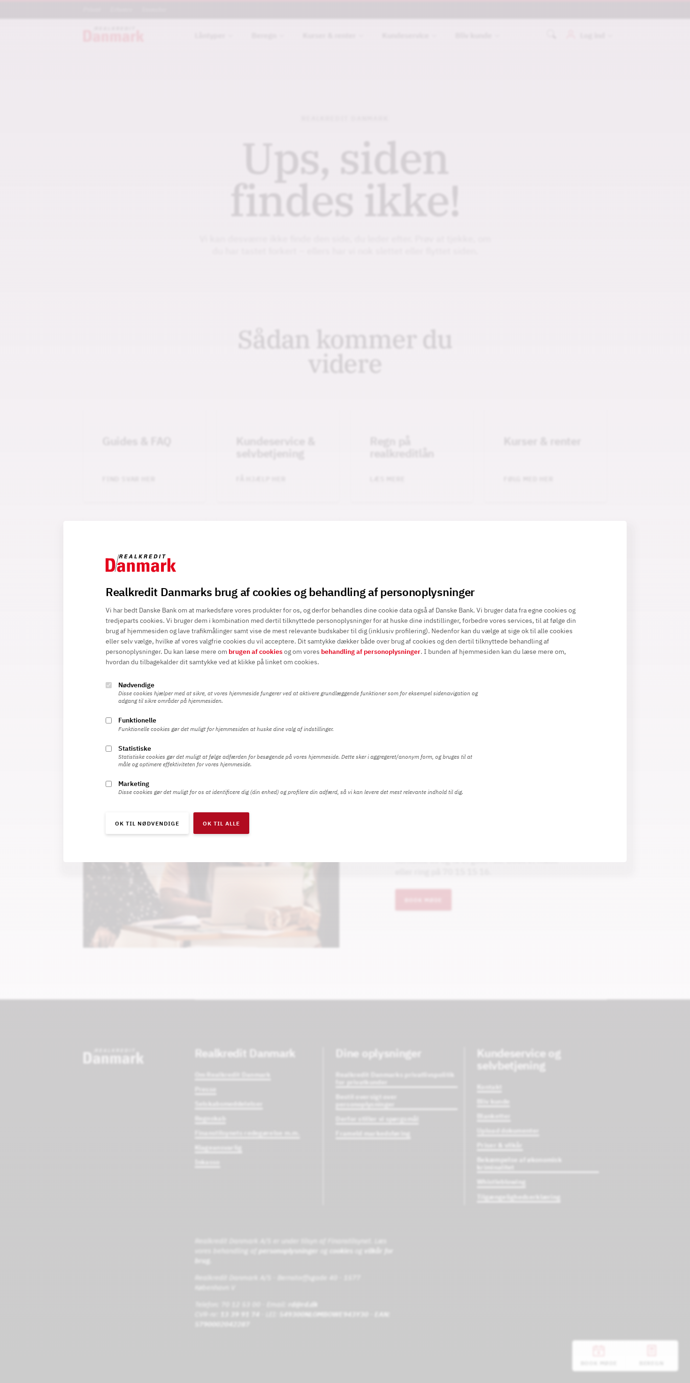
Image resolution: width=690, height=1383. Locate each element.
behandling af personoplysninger (371, 652)
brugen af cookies (256, 652)
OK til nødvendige (147, 823)
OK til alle (221, 823)
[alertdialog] (345, 691)
